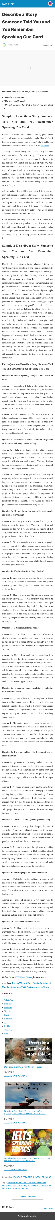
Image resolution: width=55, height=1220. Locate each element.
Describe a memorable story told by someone (23, 1066)
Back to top (48, 1208)
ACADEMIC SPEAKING (15, 1075)
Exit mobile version (27, 1216)
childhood (45, 145)
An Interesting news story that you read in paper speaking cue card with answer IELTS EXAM (28, 1159)
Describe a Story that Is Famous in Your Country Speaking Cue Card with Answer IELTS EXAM (25, 1112)
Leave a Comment (27, 1196)
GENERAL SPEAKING (42, 1177)
